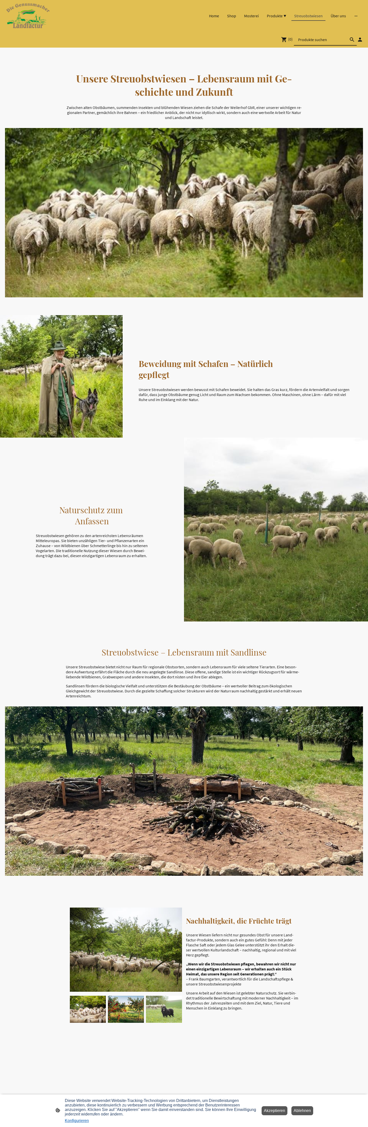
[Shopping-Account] (360, 40)
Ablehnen (302, 1110)
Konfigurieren (77, 1120)
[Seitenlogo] (28, 16)
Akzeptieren (274, 1110)
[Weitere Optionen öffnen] (356, 16)
